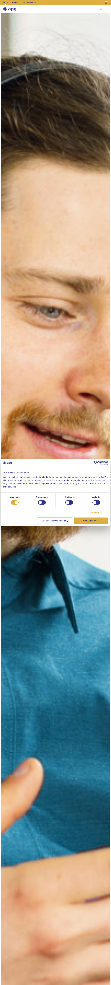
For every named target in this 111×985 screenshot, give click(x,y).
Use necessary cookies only (55, 520)
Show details (96, 512)
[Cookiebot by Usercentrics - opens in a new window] (96, 463)
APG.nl (5, 3)
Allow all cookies (91, 520)
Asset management (29, 3)
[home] (9, 9)
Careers (15, 3)
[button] (101, 9)
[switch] (42, 502)
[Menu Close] (106, 9)
